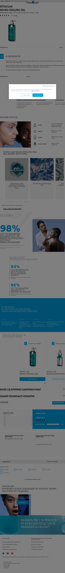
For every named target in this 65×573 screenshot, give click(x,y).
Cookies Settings (26, 95)
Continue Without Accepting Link (48, 85)
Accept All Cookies (38, 95)
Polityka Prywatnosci (35, 90)
